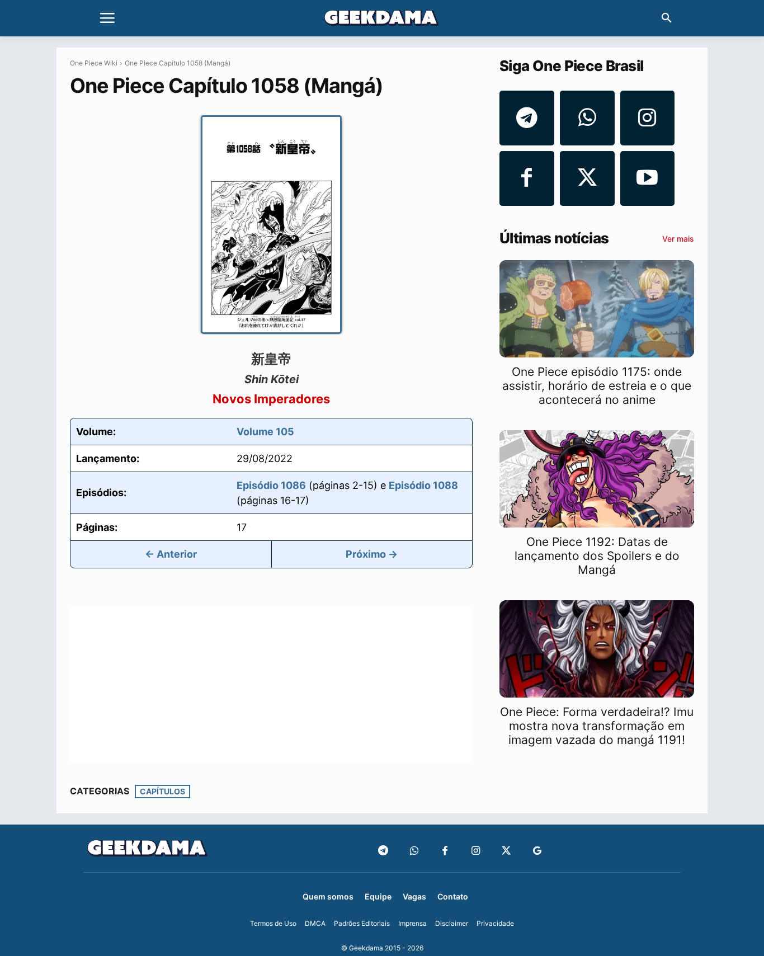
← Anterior (171, 554)
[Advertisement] (271, 684)
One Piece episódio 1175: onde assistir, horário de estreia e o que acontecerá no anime (596, 386)
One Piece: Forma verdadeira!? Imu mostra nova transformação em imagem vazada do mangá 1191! (597, 726)
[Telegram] (526, 118)
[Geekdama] (382, 19)
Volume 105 (265, 431)
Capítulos (162, 791)
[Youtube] (647, 178)
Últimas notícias (554, 238)
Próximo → (372, 554)
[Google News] (537, 851)
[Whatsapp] (587, 118)
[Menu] (107, 18)
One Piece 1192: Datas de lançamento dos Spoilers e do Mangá (597, 556)
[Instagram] (647, 118)
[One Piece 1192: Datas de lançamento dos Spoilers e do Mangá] (596, 479)
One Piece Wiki (93, 63)
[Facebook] (526, 178)
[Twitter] (587, 178)
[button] (667, 18)
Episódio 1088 (423, 485)
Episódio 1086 (271, 485)
